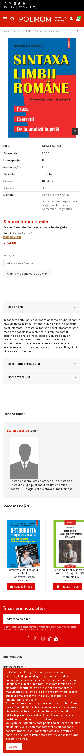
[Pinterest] (14, 256)
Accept (13, 746)
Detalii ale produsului (24, 364)
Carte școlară (50, 194)
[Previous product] (78, 31)
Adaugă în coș (23, 586)
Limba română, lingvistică (58, 201)
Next (79, 555)
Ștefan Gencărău (23, 233)
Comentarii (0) (19, 377)
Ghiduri (66, 194)
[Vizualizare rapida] (26, 567)
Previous (4, 555)
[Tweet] (9, 256)
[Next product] (79, 31)
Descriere (15, 307)
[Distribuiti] (5, 256)
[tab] (42, 307)
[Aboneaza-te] (76, 619)
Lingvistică (49, 205)
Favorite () (29, 7)
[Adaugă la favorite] (20, 567)
